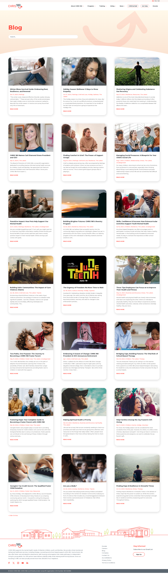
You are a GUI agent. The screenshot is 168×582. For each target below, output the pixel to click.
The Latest (22, 160)
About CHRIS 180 (76, 6)
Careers (104, 548)
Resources (36, 491)
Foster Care (29, 359)
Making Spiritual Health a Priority (77, 420)
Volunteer (145, 425)
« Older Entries (13, 515)
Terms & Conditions (108, 563)
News (121, 6)
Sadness (96, 94)
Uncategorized (44, 227)
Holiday (90, 94)
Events (134, 425)
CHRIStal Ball (133, 6)
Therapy (142, 359)
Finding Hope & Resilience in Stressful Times (135, 486)
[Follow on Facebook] (9, 563)
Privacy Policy (106, 560)
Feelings (21, 94)
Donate (155, 6)
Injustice (91, 290)
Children (22, 359)
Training (102, 6)
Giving (112, 6)
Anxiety (74, 489)
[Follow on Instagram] (18, 563)
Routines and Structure (87, 423)
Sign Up (139, 554)
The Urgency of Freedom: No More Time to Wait (83, 288)
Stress (87, 489)
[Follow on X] (13, 563)
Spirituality (98, 423)
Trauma (38, 293)
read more (14, 109)
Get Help (145, 6)
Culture (74, 290)
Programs (91, 6)
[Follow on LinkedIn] (27, 563)
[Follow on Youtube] (23, 563)
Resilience (27, 227)
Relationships (135, 160)
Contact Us (105, 555)
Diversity (80, 290)
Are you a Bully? (70, 486)
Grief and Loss (23, 293)
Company (105, 553)
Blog (103, 551)
